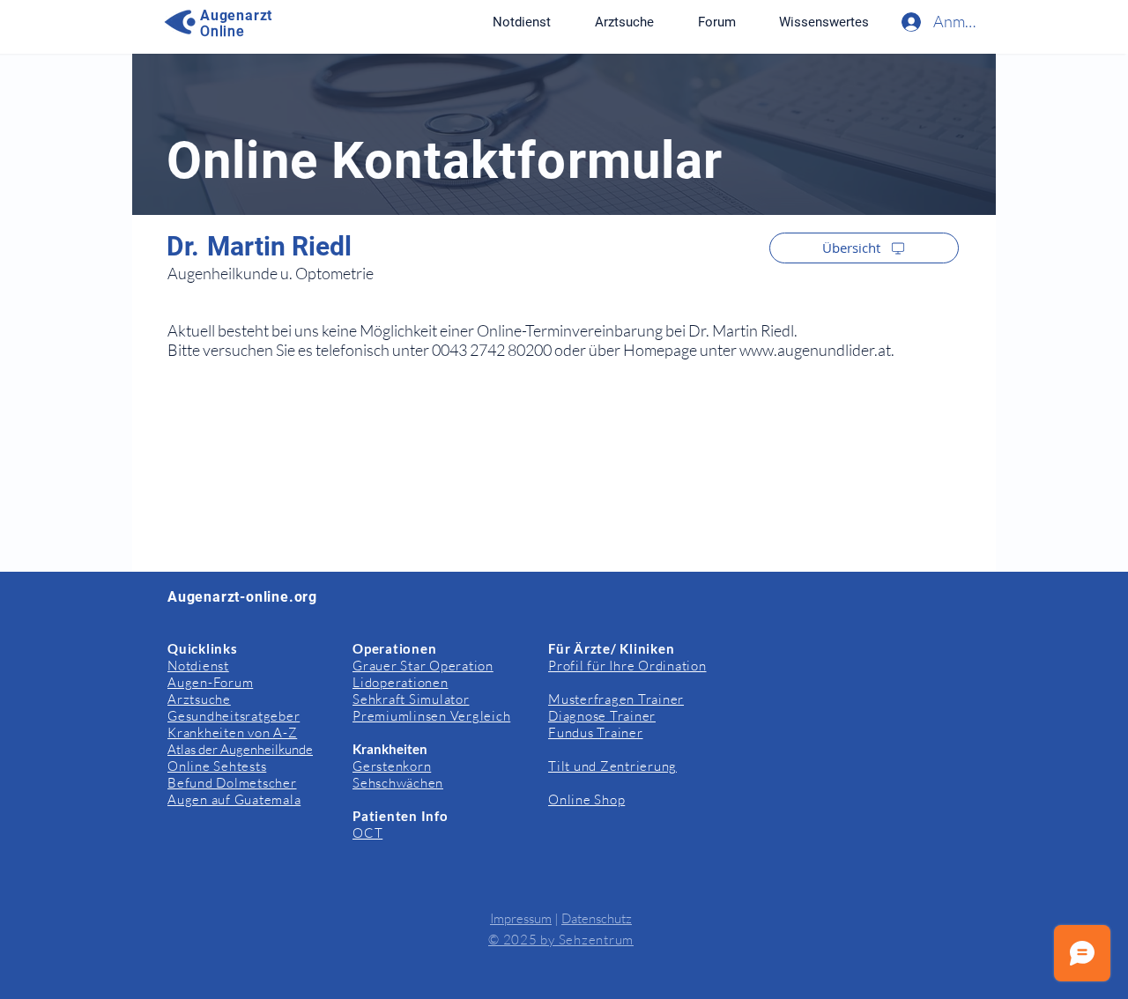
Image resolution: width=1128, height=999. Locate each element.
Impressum (521, 918)
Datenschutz (596, 918)
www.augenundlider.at (815, 349)
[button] (823, 22)
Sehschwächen (397, 782)
